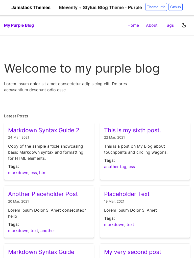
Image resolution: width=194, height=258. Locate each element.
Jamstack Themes (31, 7)
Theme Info (156, 6)
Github (175, 6)
